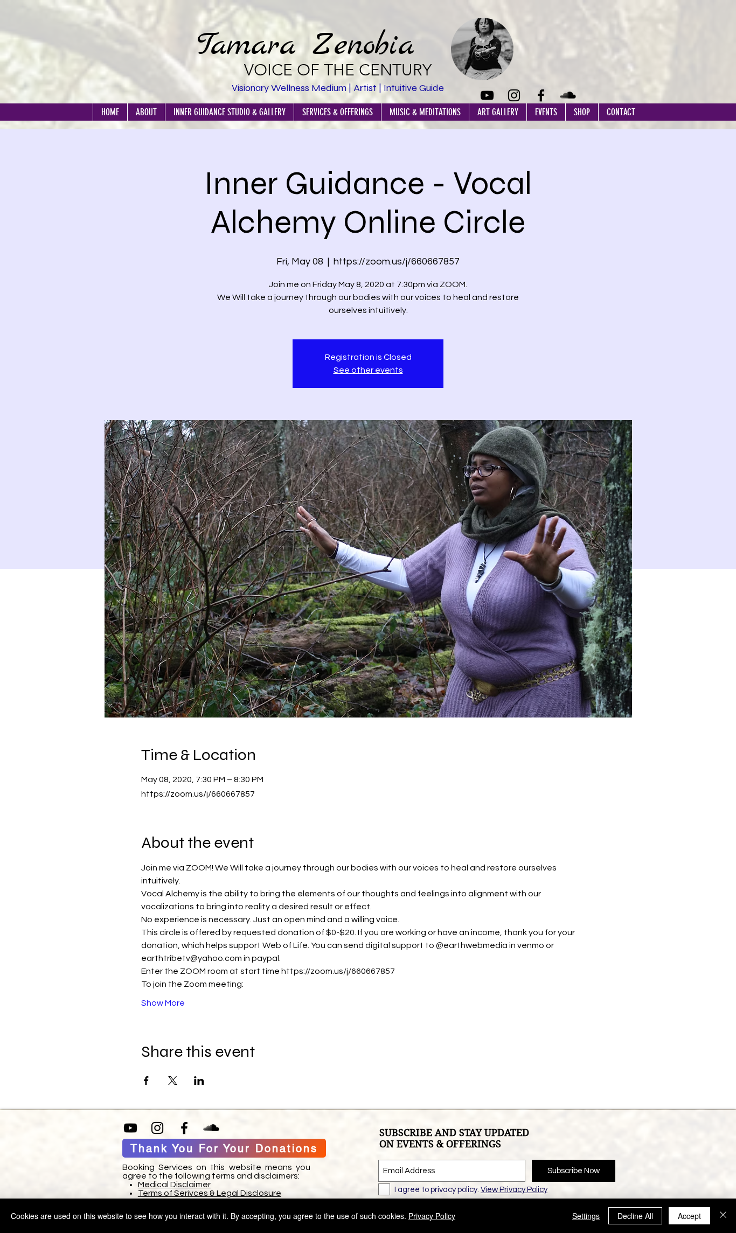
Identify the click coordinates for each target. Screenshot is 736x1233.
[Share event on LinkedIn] (199, 1080)
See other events (368, 370)
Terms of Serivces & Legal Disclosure (209, 1193)
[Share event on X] (173, 1080)
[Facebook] (541, 95)
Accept (689, 1215)
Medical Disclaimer (174, 1184)
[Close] (723, 1215)
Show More (163, 1003)
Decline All (635, 1215)
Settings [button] (586, 1215)
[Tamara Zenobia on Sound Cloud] (568, 95)
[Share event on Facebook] (146, 1080)
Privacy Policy (431, 1215)
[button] (146, 112)
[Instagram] (514, 95)
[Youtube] (487, 95)
